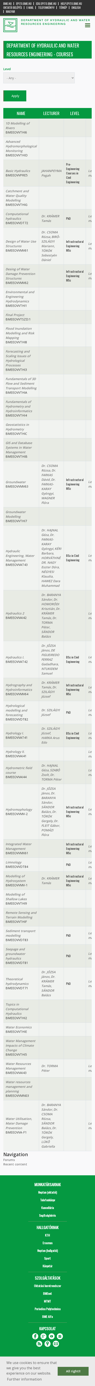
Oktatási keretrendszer (47, 1285)
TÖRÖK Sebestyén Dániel (49, 255)
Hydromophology (19, 809)
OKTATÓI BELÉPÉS (12, 7)
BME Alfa (47, 1316)
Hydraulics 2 (15, 613)
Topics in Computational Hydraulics (17, 1009)
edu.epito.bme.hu (46, 3)
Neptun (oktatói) (47, 1192)
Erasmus (48, 1242)
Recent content (15, 1164)
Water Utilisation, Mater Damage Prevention (19, 1123)
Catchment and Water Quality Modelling (17, 195)
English (76, 7)
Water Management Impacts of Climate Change (20, 1045)
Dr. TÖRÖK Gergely (49, 816)
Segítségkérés (47, 1215)
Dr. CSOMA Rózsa (49, 1114)
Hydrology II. (15, 752)
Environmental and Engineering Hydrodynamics (20, 296)
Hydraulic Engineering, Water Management (20, 555)
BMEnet (47, 1293)
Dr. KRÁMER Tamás (50, 613)
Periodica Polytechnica (48, 1308)
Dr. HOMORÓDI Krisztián (50, 604)
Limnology (13, 862)
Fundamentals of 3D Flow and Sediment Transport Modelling (21, 383)
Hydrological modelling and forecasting (16, 710)
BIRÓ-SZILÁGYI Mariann (50, 241)
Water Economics (19, 1027)
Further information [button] (24, 1379)
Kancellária (47, 1207)
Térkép (63, 7)
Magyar (10, 11)
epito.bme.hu (24, 3)
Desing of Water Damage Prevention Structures (20, 273)
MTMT (47, 1301)
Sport (47, 1258)
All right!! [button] (73, 1371)
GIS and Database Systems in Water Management (19, 447)
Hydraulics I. (15, 657)
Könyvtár (48, 1265)
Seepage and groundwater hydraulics (15, 953)
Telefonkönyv (46, 7)
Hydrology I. (15, 733)
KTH (47, 1235)
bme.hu (7, 3)
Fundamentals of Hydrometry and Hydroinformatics (19, 406)
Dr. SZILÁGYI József (49, 691)
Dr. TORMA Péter (49, 622)
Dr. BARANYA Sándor (48, 798)
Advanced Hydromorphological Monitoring (21, 146)
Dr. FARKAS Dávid (48, 475)
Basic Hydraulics (18, 171)
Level (7, 69)
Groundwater (16, 482)
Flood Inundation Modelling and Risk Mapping (20, 333)
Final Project (15, 315)
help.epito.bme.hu (71, 3)
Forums (9, 1160)
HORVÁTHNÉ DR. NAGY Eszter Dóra (51, 562)
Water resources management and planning (19, 1086)
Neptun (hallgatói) (47, 1250)
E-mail (30, 7)
